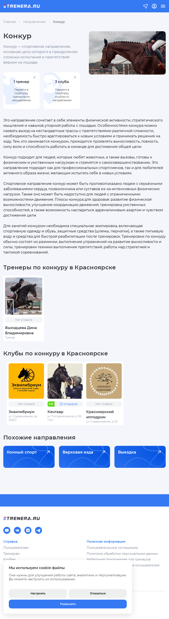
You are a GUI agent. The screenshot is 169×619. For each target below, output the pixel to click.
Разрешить (68, 604)
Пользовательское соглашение (112, 548)
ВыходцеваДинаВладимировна (21, 330)
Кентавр (55, 412)
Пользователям (16, 548)
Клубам (9, 559)
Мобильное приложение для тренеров (119, 559)
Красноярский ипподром (100, 414)
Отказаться (98, 593)
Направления (34, 22)
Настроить (38, 593)
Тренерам (11, 554)
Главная (9, 22)
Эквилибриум (22, 412)
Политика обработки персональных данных (122, 554)
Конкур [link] (59, 22)
